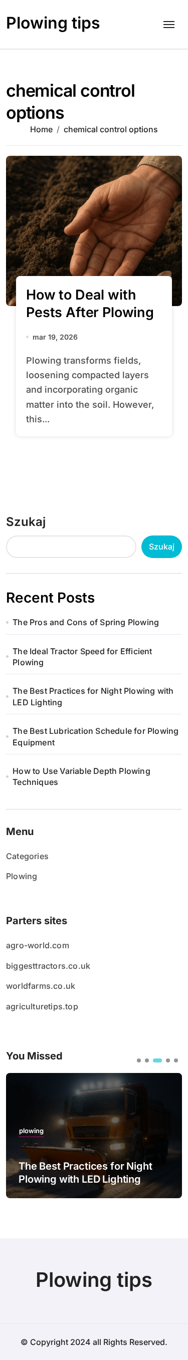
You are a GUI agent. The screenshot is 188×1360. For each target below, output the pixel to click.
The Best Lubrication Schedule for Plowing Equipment (95, 736)
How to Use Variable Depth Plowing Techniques (81, 776)
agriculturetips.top (42, 1006)
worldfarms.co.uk (40, 986)
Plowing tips (53, 23)
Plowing (21, 876)
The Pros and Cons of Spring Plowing (86, 622)
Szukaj (26, 521)
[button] (139, 1060)
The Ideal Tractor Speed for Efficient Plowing (82, 656)
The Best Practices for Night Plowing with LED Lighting (93, 696)
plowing (31, 1131)
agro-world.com (37, 945)
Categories (27, 856)
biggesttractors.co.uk (48, 966)
